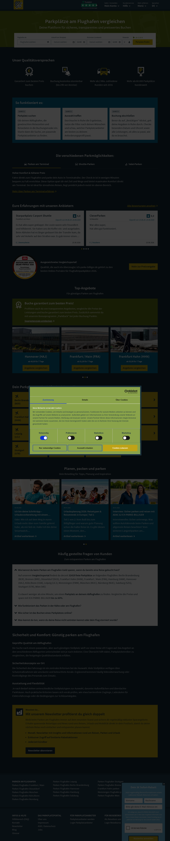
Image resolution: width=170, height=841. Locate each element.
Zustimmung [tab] (48, 400)
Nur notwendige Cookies (50, 448)
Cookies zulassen (120, 448)
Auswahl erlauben (85, 448)
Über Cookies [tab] (122, 400)
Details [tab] (85, 400)
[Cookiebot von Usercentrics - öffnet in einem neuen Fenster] (126, 391)
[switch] (71, 438)
